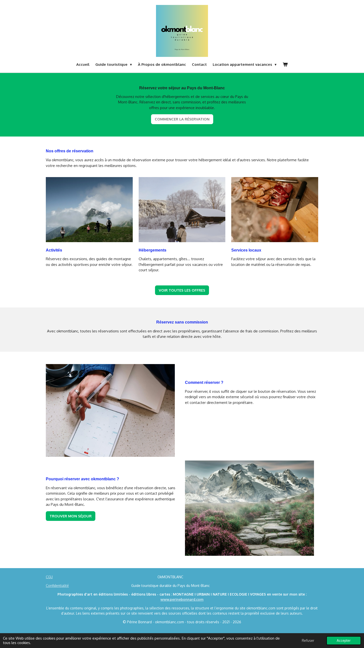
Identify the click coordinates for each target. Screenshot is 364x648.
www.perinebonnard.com (182, 599)
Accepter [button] (344, 640)
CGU (49, 577)
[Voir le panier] (285, 65)
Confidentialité (57, 585)
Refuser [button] (308, 640)
